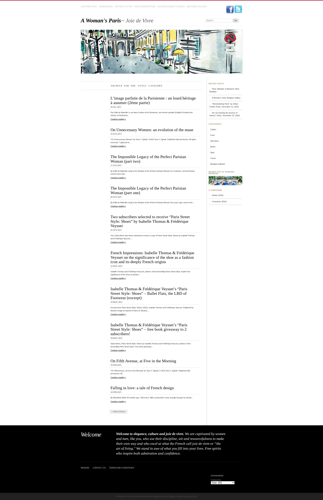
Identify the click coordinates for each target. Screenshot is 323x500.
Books (213, 147)
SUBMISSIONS (106, 6)
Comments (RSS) (219, 202)
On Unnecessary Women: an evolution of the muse (152, 129)
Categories (216, 480)
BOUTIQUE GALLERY (197, 6)
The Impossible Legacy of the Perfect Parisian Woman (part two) (148, 158)
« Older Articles (118, 411)
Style (212, 153)
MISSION (85, 468)
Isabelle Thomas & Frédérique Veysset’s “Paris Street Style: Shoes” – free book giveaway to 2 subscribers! (149, 329)
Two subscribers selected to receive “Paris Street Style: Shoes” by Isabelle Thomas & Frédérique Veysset (150, 221)
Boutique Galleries (217, 164)
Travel (213, 158)
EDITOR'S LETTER (123, 6)
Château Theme (175, 496)
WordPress (158, 496)
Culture (213, 129)
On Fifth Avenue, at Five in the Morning (143, 361)
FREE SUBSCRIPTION (144, 6)
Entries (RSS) (217, 195)
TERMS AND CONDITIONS (121, 468)
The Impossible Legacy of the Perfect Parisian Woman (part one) (148, 190)
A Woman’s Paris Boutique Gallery (226, 98)
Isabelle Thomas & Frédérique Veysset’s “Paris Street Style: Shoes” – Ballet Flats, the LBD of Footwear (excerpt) (149, 293)
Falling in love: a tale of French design (142, 388)
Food (212, 135)
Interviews (214, 141)
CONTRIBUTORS (89, 6)
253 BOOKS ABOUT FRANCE (171, 6)
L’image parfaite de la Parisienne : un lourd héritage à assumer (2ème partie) (153, 100)
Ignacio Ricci (191, 496)
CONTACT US (99, 468)
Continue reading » (118, 119)
